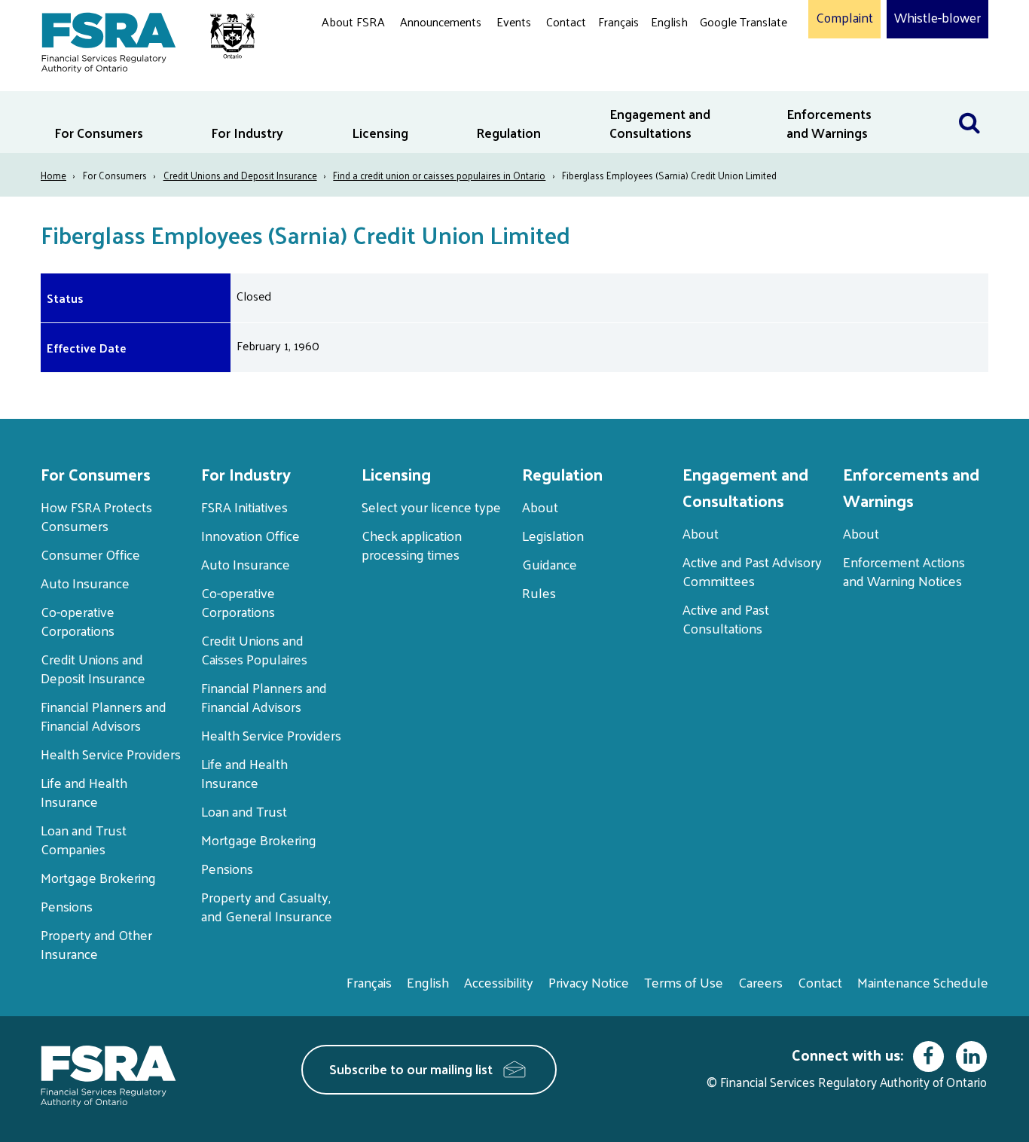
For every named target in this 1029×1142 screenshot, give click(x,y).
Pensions (67, 905)
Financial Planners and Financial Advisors (103, 715)
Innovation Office (250, 535)
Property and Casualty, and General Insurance (266, 906)
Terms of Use (683, 981)
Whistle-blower (937, 18)
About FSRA (353, 21)
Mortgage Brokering (98, 877)
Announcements (440, 21)
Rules (539, 592)
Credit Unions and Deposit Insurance (240, 175)
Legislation (553, 535)
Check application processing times (412, 544)
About (540, 506)
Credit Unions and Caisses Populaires (254, 649)
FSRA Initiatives (244, 506)
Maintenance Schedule (922, 981)
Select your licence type (431, 506)
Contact (566, 21)
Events (513, 21)
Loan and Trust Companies (84, 839)
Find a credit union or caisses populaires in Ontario (439, 175)
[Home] (140, 39)
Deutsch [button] (725, 57)
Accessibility (498, 981)
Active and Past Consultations (725, 618)
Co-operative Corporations (78, 621)
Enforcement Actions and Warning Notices (904, 571)
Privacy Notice (588, 981)
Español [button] (724, 79)
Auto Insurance (85, 582)
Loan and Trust (244, 811)
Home (53, 175)
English (669, 21)
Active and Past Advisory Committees (752, 571)
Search (969, 100)
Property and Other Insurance (96, 944)
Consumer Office (90, 554)
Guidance (549, 563)
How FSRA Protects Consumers (96, 516)
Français (618, 21)
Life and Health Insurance (84, 792)
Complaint (844, 18)
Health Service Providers (111, 753)
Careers (760, 981)
